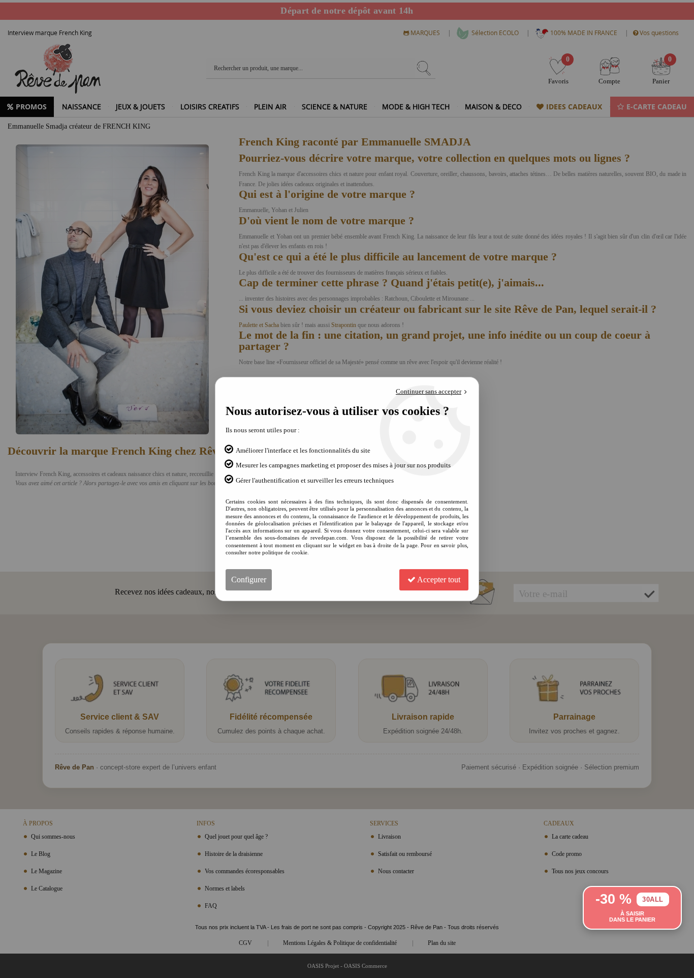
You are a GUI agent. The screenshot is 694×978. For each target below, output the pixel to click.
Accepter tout (438, 579)
